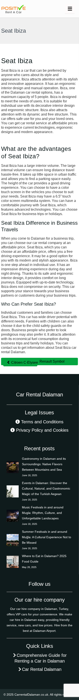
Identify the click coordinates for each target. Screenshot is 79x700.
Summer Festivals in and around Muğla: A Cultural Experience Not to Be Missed (46, 537)
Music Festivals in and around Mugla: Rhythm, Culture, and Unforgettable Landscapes (42, 513)
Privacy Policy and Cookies (42, 430)
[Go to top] (72, 682)
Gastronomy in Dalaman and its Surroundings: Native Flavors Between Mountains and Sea (44, 464)
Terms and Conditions (42, 421)
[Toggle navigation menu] (70, 9)
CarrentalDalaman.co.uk (31, 694)
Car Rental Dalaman (41, 669)
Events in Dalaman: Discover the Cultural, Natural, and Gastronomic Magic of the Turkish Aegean (46, 488)
